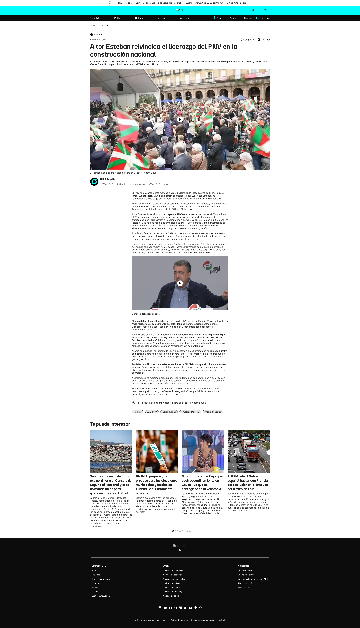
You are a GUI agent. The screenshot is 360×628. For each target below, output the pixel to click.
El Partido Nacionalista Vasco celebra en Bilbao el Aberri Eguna (172, 402)
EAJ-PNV (152, 411)
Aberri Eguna (169, 411)
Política (138, 411)
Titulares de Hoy (190, 411)
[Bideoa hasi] (180, 119)
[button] (269, 452)
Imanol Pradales (212, 411)
